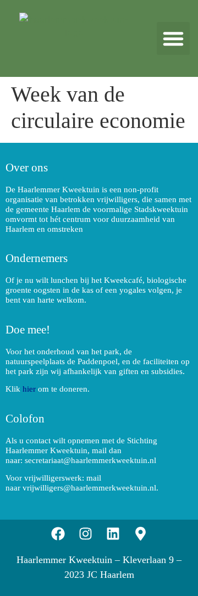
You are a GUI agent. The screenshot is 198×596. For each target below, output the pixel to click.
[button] (173, 38)
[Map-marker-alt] (140, 533)
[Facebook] (58, 533)
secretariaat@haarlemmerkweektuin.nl (90, 460)
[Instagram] (85, 533)
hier (29, 389)
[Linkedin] (113, 533)
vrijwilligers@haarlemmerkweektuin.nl (89, 487)
